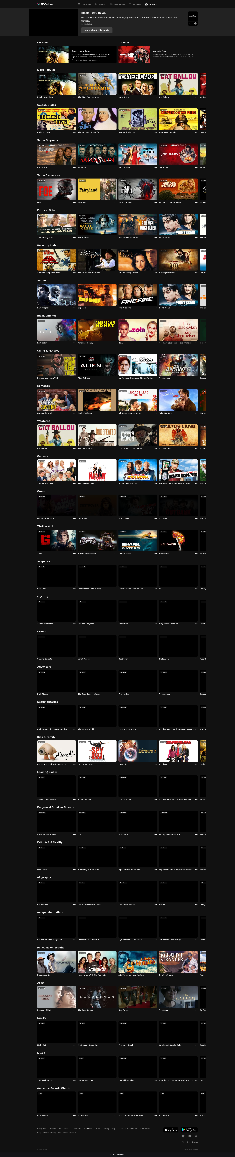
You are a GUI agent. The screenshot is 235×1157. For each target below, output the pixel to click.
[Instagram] (184, 1136)
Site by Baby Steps (191, 1150)
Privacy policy (109, 1128)
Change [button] (195, 1142)
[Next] (198, 83)
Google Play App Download (189, 1130)
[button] (96, 30)
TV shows (137, 4)
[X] (196, 1136)
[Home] (45, 4)
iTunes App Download (170, 1130)
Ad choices (145, 1128)
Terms (97, 1128)
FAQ (39, 1132)
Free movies (119, 4)
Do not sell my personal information (59, 1132)
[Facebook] (190, 1136)
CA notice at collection (128, 1128)
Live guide (86, 4)
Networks (153, 4)
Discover (102, 4)
